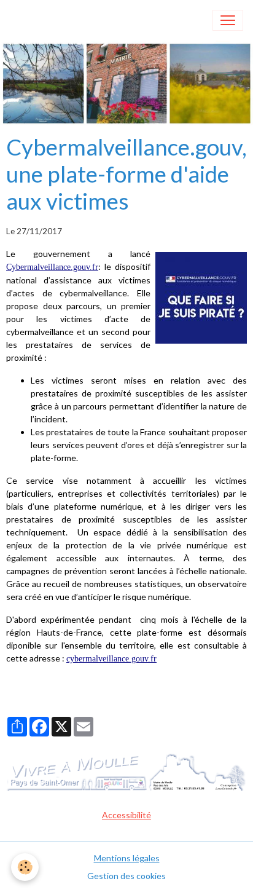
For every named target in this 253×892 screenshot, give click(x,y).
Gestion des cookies (126, 875)
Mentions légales (127, 858)
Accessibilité (126, 815)
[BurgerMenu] (227, 20)
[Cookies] (25, 867)
